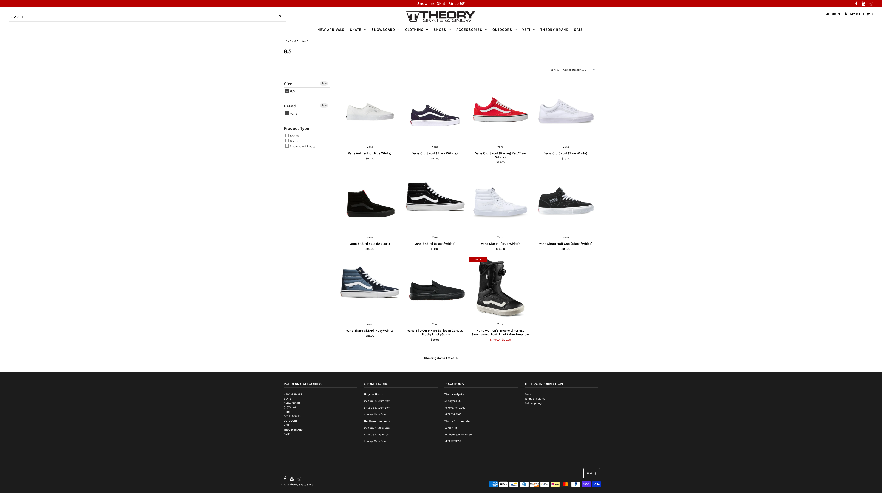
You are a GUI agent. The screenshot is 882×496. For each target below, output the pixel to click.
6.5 (296, 41)
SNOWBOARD (383, 30)
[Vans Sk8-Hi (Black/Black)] (370, 202)
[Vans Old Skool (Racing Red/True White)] (500, 111)
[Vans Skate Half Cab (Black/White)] (566, 202)
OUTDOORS (502, 30)
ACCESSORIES (469, 30)
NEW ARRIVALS (331, 30)
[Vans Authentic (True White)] (370, 111)
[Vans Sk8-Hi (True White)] (500, 202)
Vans (293, 114)
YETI (526, 30)
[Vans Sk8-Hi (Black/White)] (435, 202)
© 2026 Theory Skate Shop (296, 484)
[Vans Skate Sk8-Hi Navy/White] (370, 288)
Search (529, 394)
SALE (578, 30)
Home (287, 41)
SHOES (440, 30)
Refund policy (533, 403)
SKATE (355, 30)
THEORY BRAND (554, 30)
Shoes (294, 136)
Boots (293, 141)
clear (324, 83)
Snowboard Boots (302, 146)
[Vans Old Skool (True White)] (566, 111)
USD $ (591, 473)
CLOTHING (414, 30)
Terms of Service (535, 398)
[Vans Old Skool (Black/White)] (435, 111)
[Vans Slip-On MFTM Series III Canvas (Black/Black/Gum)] (435, 288)
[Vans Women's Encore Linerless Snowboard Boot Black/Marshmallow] (500, 288)
